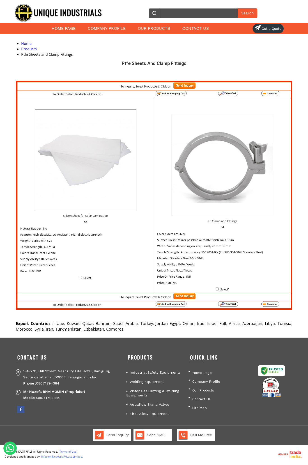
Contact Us (195, 28)
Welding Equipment (147, 382)
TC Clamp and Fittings (222, 221)
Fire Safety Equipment (149, 414)
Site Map (199, 408)
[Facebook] (21, 412)
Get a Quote (271, 29)
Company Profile (107, 28)
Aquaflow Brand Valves (150, 404)
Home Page (64, 28)
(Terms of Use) (68, 451)
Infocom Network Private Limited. (62, 456)
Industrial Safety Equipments (155, 372)
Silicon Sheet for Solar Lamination (85, 216)
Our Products (154, 28)
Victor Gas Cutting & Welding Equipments (152, 393)
